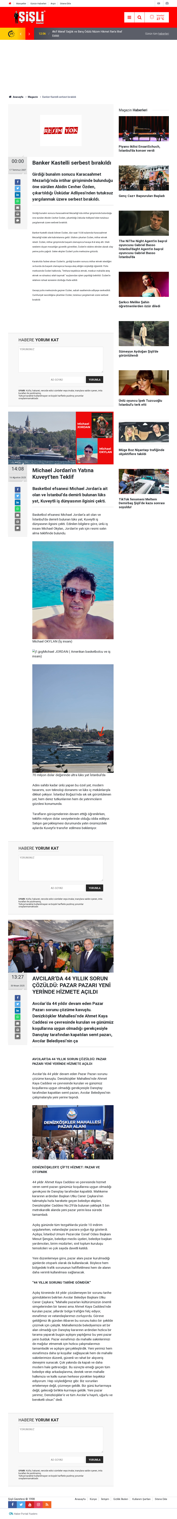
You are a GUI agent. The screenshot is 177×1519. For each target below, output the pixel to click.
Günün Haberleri (38, 3)
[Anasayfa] (10, 3)
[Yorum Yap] (17, 220)
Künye (93, 1499)
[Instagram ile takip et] (38, 1504)
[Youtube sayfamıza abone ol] (29, 1504)
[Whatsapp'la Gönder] (17, 201)
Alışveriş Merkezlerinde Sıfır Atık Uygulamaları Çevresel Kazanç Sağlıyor (86, 33)
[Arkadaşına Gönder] (17, 207)
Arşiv (53, 3)
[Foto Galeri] (167, 3)
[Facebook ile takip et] (12, 1504)
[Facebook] (17, 182)
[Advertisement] (88, 66)
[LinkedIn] (17, 195)
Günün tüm (157, 33)
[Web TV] (159, 3)
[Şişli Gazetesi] (29, 17)
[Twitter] (17, 188)
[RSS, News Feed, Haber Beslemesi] (47, 1504)
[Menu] (129, 17)
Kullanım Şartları (141, 1499)
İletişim (105, 1499)
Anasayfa (80, 1499)
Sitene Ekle (65, 3)
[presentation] (20, 34)
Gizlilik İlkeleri (120, 1499)
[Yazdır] (17, 214)
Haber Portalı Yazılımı (25, 1513)
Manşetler (21, 3)
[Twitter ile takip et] (21, 1504)
